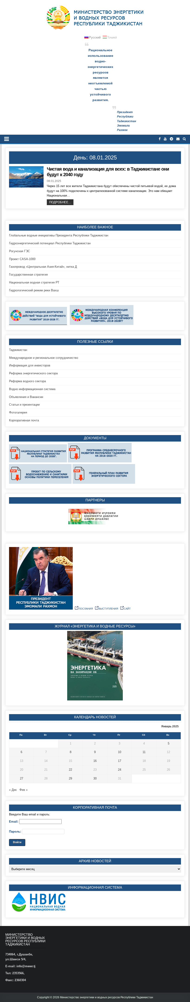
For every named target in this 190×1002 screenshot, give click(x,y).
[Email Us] (178, 139)
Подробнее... (60, 202)
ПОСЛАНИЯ (85, 608)
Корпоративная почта (24, 420)
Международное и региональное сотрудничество (43, 357)
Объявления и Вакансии (26, 397)
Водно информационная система (32, 389)
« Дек (13, 790)
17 (119, 761)
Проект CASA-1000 (22, 259)
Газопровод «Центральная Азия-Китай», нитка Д (43, 266)
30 (95, 778)
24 (119, 769)
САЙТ (127, 608)
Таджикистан (18, 350)
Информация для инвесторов (29, 365)
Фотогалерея (18, 412)
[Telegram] (171, 139)
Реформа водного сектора (27, 381)
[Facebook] (160, 139)
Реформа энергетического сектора (33, 373)
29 (70, 778)
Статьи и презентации (24, 404)
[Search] (184, 139)
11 (144, 752)
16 (95, 761)
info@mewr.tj (25, 966)
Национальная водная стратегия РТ (34, 282)
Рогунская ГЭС (19, 251)
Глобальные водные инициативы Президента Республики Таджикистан (58, 235)
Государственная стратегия (28, 274)
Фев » (23, 790)
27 (21, 778)
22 (70, 769)
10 (119, 752)
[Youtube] (165, 139)
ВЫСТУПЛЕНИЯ (108, 608)
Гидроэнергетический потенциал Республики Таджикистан (50, 243)
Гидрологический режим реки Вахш (34, 290)
